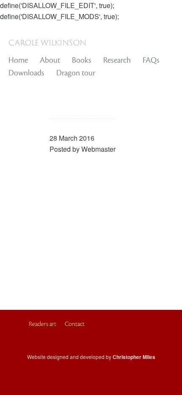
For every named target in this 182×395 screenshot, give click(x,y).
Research (117, 60)
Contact (75, 324)
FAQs (151, 60)
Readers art (42, 324)
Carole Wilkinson (47, 42)
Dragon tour (75, 73)
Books (81, 60)
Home (18, 60)
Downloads (26, 73)
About (50, 60)
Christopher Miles (134, 357)
